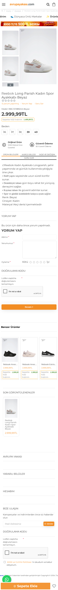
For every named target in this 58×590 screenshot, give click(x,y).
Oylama (5, 262)
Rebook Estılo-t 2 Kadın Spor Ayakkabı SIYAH (48, 364)
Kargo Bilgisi (29, 154)
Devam (28, 307)
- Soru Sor (38, 103)
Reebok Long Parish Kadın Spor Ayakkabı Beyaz (11, 424)
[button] (10, 31)
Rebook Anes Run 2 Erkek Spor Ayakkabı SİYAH (10, 364)
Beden (5, 126)
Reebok (18, 11)
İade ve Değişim (47, 154)
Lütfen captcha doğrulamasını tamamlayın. (8, 281)
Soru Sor (29, 158)
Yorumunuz (7, 243)
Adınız (4, 237)
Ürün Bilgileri (10, 154)
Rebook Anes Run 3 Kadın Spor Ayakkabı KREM (29, 364)
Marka (8, 11)
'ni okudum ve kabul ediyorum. (29, 563)
